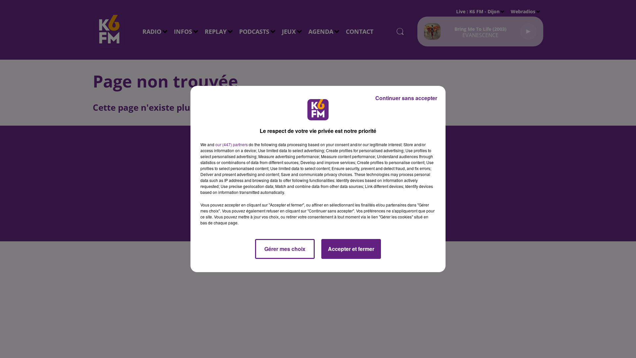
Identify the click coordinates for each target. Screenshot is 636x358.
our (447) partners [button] (231, 144)
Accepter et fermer (351, 249)
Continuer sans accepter (406, 98)
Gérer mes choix (284, 249)
